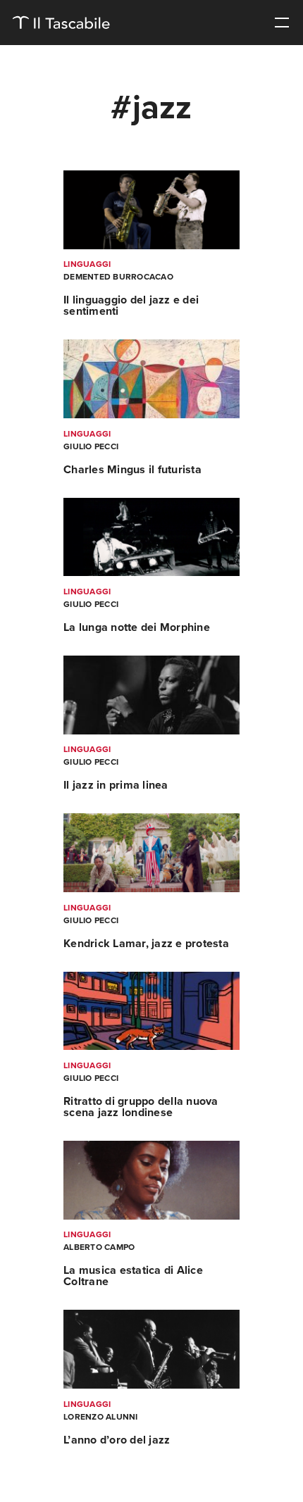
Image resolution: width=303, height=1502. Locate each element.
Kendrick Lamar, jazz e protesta (146, 944)
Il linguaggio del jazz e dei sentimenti (131, 305)
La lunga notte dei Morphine (136, 627)
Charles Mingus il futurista (132, 470)
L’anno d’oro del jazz (116, 1440)
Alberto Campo (99, 1247)
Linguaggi (87, 264)
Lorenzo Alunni (100, 1417)
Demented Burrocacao (118, 277)
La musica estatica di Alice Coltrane (133, 1276)
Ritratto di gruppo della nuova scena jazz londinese (140, 1107)
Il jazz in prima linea (115, 785)
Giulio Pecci (90, 446)
